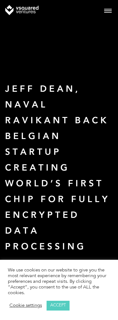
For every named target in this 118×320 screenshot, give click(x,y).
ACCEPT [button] (58, 306)
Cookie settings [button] (25, 305)
